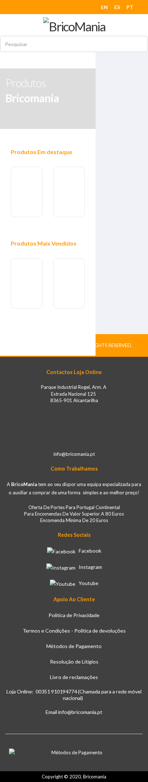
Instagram (88, 567)
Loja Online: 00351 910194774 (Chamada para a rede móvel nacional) (74, 694)
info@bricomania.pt (74, 454)
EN (104, 7)
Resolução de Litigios (74, 662)
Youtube (86, 583)
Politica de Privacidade (74, 615)
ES (117, 7)
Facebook (88, 551)
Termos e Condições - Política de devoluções (74, 631)
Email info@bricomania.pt (74, 712)
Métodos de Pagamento (74, 646)
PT (129, 7)
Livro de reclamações (74, 677)
